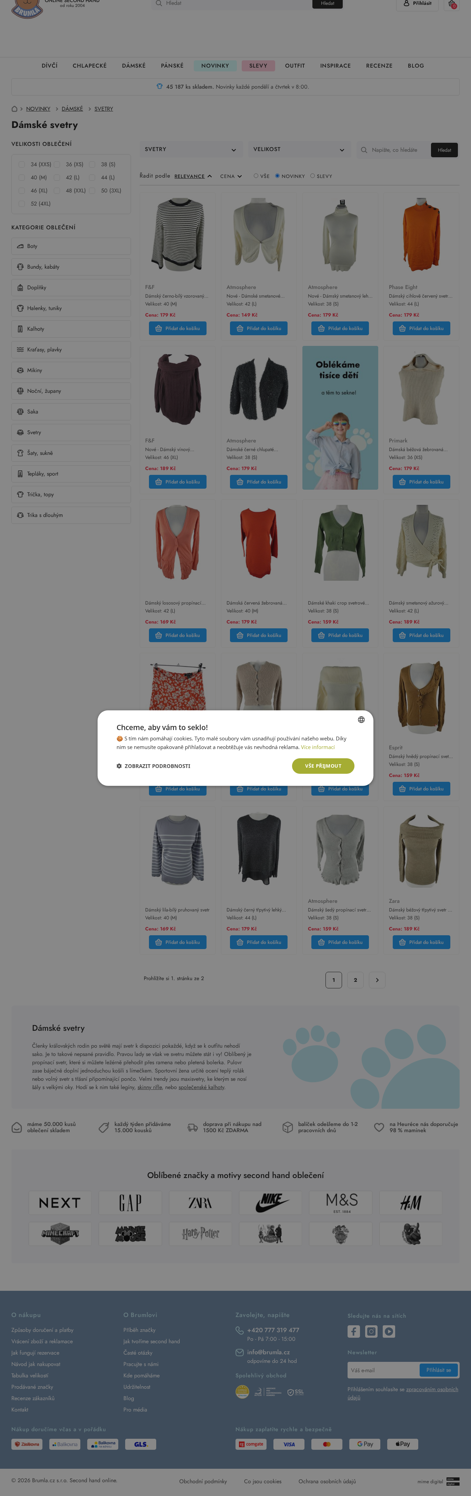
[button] (153, 766)
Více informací (318, 747)
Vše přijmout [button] (323, 765)
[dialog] (235, 748)
